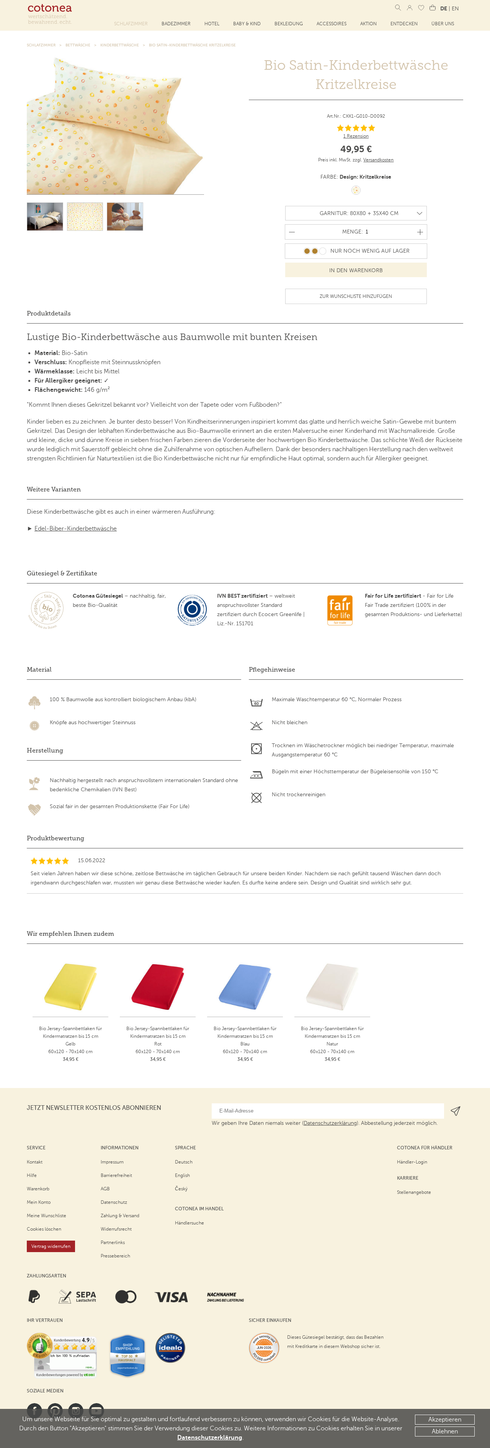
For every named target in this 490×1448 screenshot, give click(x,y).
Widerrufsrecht (116, 1229)
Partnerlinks (113, 1242)
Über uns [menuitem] (442, 23)
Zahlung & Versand (120, 1215)
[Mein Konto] (409, 8)
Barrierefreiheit (116, 1175)
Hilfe (32, 1175)
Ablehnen (445, 1431)
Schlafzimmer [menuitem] (131, 23)
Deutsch (184, 1162)
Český (181, 1189)
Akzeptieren (444, 1419)
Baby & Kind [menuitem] (247, 23)
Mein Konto (39, 1202)
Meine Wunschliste (46, 1215)
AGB (105, 1189)
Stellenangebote (414, 1192)
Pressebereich (115, 1256)
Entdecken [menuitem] (404, 23)
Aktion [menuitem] (368, 23)
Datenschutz (114, 1202)
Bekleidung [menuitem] (288, 23)
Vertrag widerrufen (50, 1246)
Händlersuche (189, 1223)
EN (455, 9)
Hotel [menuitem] (211, 23)
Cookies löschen (44, 1229)
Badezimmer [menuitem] (176, 23)
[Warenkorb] (432, 8)
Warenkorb (38, 1189)
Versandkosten (378, 160)
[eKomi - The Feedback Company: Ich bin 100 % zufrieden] (62, 1356)
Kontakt (34, 1162)
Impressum (112, 1162)
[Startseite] (50, 14)
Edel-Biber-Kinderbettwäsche (75, 528)
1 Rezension (356, 136)
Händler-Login (412, 1162)
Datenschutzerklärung (209, 1437)
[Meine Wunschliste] (421, 8)
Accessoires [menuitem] (331, 23)
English (182, 1175)
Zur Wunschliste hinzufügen (356, 296)
